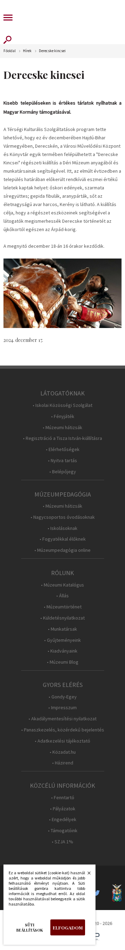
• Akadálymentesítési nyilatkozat (62, 719)
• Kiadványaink (62, 651)
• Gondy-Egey (63, 697)
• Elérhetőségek (63, 449)
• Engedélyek (62, 819)
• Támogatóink (62, 831)
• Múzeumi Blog (62, 662)
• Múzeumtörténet (63, 607)
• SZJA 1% (62, 842)
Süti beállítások (29, 927)
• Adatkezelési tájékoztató (62, 741)
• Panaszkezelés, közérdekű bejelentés (62, 730)
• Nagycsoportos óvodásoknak (63, 517)
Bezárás (85, 874)
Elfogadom (68, 928)
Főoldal (9, 51)
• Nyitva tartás (62, 461)
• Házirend (62, 763)
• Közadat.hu (63, 752)
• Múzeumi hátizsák (62, 428)
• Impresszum (62, 708)
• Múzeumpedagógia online (62, 550)
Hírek (27, 51)
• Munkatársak (62, 629)
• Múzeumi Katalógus (62, 585)
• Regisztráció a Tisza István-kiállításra (62, 438)
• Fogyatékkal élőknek (63, 539)
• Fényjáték (62, 416)
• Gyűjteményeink (62, 640)
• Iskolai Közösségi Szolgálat (62, 405)
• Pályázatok (62, 809)
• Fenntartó (62, 798)
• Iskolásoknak (62, 528)
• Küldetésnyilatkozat (62, 618)
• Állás (62, 596)
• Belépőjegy (62, 472)
